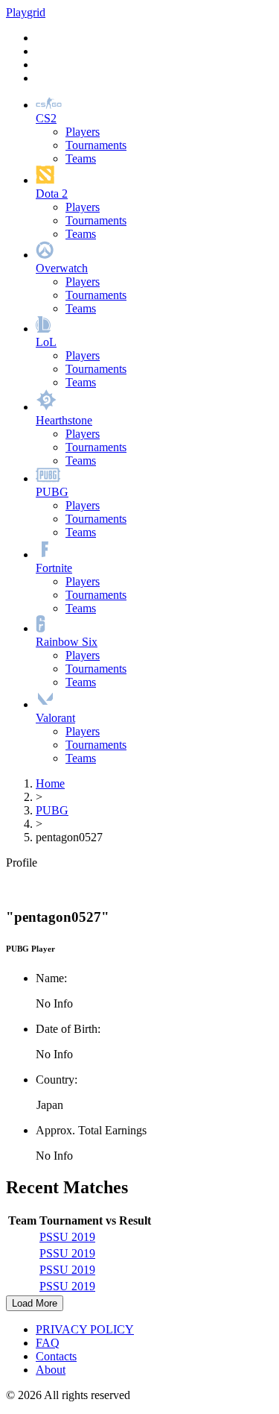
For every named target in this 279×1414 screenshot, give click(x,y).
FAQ (48, 1342)
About (50, 1369)
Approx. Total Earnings (91, 1130)
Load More (34, 1303)
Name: (51, 978)
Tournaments (95, 145)
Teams (80, 158)
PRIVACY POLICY (85, 1329)
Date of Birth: (68, 1028)
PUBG (52, 810)
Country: (56, 1079)
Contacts (56, 1356)
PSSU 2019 (67, 1237)
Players (82, 131)
